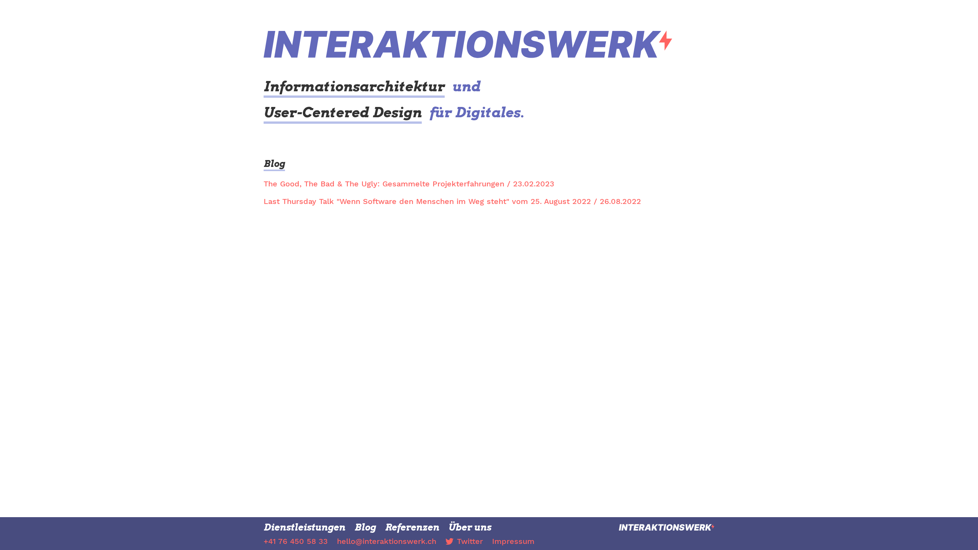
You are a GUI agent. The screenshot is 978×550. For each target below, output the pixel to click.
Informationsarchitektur (354, 86)
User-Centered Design (343, 112)
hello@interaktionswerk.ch (386, 541)
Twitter (470, 541)
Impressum (513, 541)
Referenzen (412, 527)
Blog (274, 163)
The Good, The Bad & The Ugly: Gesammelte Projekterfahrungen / (409, 183)
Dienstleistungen (304, 527)
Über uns (470, 527)
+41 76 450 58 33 (296, 541)
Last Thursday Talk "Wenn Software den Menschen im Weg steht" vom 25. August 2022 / (452, 201)
